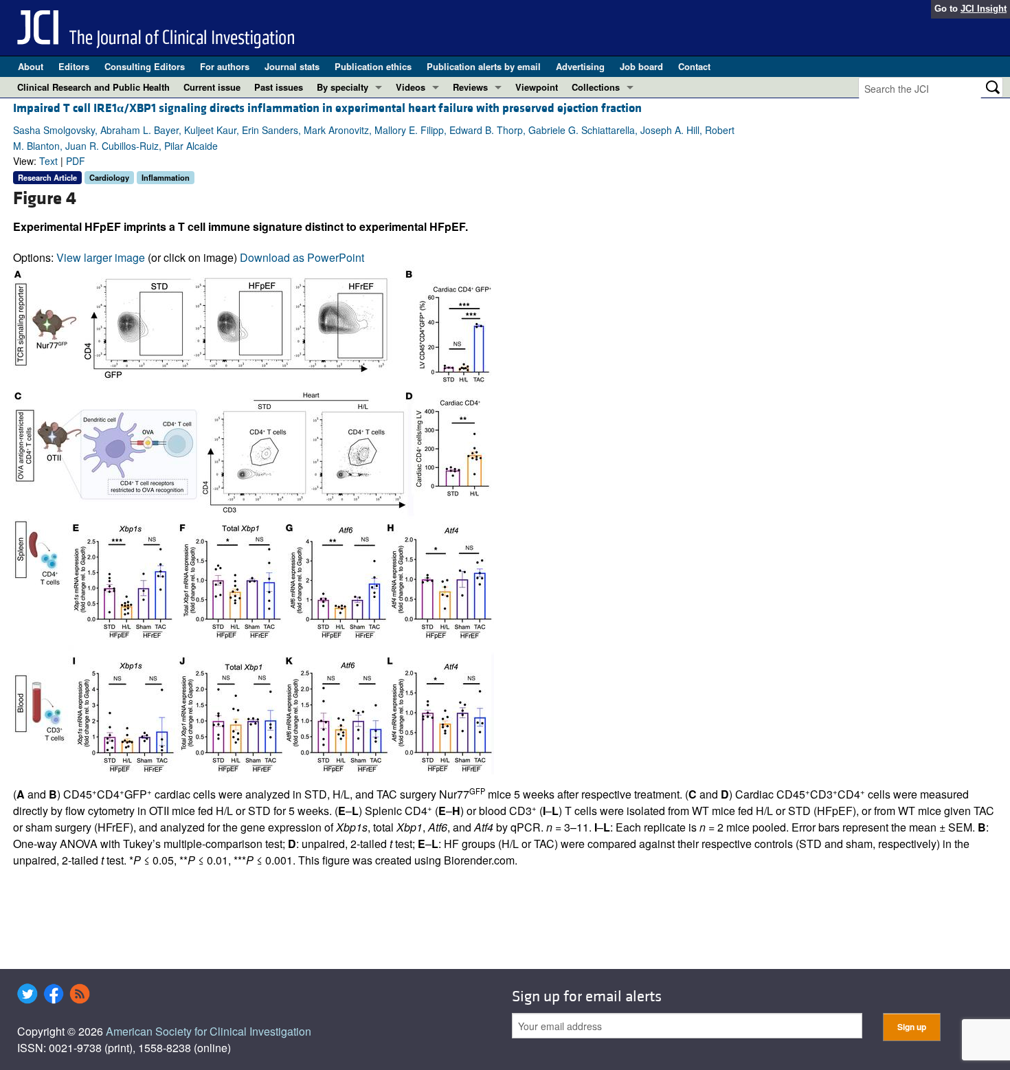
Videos (410, 86)
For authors (224, 66)
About (30, 66)
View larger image (100, 257)
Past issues (278, 86)
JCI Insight (984, 8)
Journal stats (292, 66)
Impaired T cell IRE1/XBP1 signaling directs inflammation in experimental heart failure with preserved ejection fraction (327, 108)
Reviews (470, 86)
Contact (694, 66)
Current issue (211, 86)
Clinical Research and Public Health (93, 86)
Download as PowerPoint (302, 257)
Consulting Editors (144, 66)
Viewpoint (536, 86)
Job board (641, 66)
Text (48, 161)
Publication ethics (373, 66)
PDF (75, 161)
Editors (73, 66)
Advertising (580, 66)
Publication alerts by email (484, 66)
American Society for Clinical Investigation (208, 1031)
